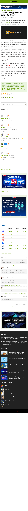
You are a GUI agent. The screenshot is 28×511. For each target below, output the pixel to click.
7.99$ (10, 243)
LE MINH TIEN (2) (9, 393)
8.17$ (24, 231)
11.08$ (16, 240)
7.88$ (10, 240)
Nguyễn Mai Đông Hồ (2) (10, 397)
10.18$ (16, 231)
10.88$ (16, 246)
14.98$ (16, 234)
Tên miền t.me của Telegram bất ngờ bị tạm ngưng (17, 359)
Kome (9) (7, 385)
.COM (3, 225)
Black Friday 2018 (9, 97)
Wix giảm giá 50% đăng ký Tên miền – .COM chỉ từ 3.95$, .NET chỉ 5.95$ (17, 353)
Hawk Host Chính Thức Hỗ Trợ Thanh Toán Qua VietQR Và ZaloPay (17, 365)
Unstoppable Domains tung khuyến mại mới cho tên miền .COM (17, 371)
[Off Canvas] (1, 1)
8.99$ (10, 246)
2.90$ (10, 231)
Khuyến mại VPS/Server (11, 10)
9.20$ (10, 248)
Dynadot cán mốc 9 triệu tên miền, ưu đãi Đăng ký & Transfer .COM (18, 377)
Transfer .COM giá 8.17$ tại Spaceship (12, 275)
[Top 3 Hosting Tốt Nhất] (14, 320)
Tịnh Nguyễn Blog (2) (9, 400)
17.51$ (16, 237)
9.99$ (24, 246)
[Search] (26, 1)
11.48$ (24, 234)
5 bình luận (10, 17)
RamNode (3, 10)
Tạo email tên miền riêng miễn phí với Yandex (13, 302)
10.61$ (24, 237)
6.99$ (10, 234)
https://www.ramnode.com (7, 80)
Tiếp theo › (24, 304)
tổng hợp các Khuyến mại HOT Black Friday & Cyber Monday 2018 (13, 88)
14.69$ (16, 248)
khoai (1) (7, 404)
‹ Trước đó (17, 304)
